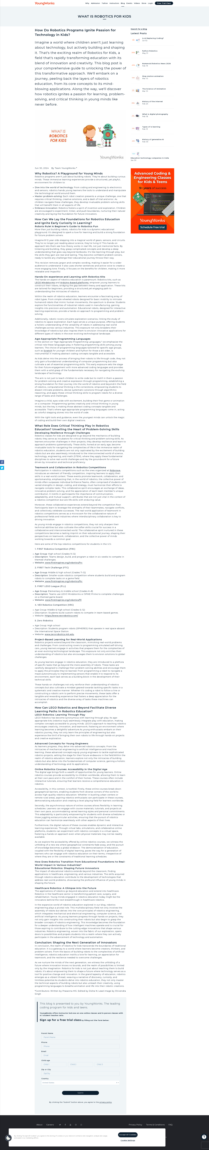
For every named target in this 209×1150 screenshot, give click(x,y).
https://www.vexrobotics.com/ (61, 616)
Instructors (114, 3)
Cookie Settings (128, 1140)
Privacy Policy (135, 1125)
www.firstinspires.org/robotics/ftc (63, 581)
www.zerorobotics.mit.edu (59, 634)
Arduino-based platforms (74, 283)
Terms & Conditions (155, 1125)
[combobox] (80, 1082)
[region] (87, 1137)
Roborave (115, 470)
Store (144, 3)
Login (150, 3)
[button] (8, 1138)
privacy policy (105, 1102)
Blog (123, 3)
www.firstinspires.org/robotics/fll (63, 600)
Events (129, 3)
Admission (95, 3)
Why (87, 3)
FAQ (171, 1125)
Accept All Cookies (127, 1135)
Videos (137, 3)
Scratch (48, 351)
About (39, 1125)
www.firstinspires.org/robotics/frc (63, 563)
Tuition (105, 3)
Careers (50, 1125)
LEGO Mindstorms (45, 283)
